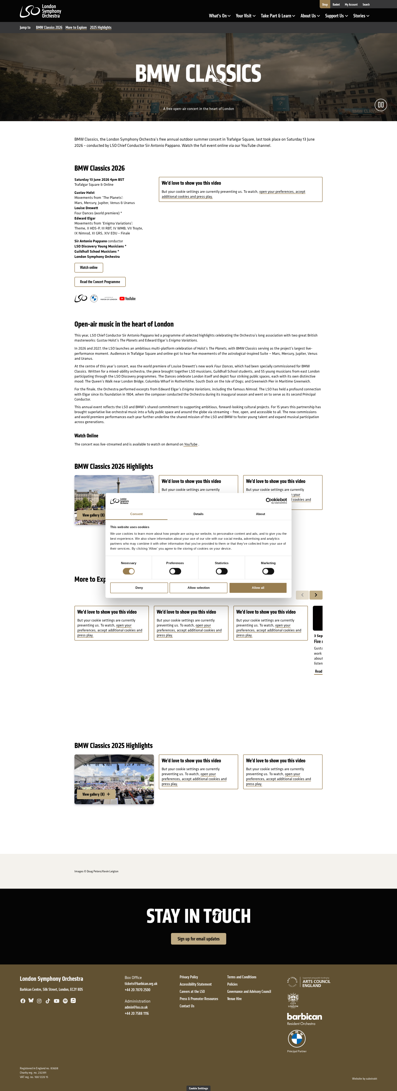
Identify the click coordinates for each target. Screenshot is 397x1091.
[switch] (175, 571)
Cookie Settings (198, 1088)
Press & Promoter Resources (199, 998)
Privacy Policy (189, 977)
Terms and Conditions (241, 977)
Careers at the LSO (192, 991)
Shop (325, 4)
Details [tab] (199, 514)
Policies (232, 984)
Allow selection (199, 588)
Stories (362, 17)
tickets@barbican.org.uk (141, 983)
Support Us (338, 17)
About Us (311, 17)
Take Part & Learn (276, 17)
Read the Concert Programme (100, 281)
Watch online (89, 267)
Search (366, 4)
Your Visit (247, 17)
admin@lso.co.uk (136, 1007)
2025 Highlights (100, 27)
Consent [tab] (136, 514)
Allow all (258, 588)
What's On (221, 17)
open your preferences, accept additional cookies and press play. (109, 630)
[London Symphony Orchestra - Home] (40, 10)
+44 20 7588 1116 (137, 1013)
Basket (336, 4)
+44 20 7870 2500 (137, 989)
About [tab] (260, 514)
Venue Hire (234, 998)
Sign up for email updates (199, 939)
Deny (139, 588)
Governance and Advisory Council (249, 991)
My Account (351, 4)
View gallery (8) (94, 515)
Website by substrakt (364, 1078)
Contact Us (187, 1006)
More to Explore (76, 27)
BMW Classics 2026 (49, 27)
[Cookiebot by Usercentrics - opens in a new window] (269, 501)
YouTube (190, 444)
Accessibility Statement (196, 984)
